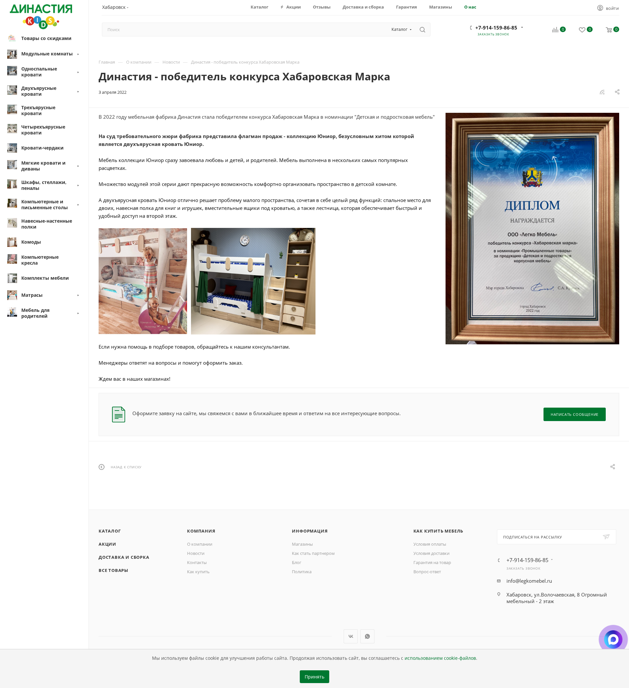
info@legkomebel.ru (529, 580)
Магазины (302, 544)
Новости (195, 553)
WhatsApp (367, 636)
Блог (296, 562)
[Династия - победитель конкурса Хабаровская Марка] (532, 228)
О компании (199, 544)
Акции (107, 544)
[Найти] (422, 29)
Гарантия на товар (432, 562)
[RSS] (602, 92)
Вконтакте (351, 636)
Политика (302, 572)
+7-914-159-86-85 (496, 27)
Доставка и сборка (124, 557)
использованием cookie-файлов (440, 658)
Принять (314, 677)
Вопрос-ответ (427, 572)
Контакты (197, 562)
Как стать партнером (313, 553)
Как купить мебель (438, 531)
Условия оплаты (429, 544)
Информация (310, 531)
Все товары (113, 570)
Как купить (198, 572)
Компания (201, 531)
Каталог (110, 531)
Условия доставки (431, 553)
